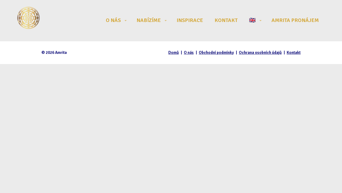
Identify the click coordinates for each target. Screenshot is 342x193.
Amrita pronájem (295, 20)
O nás (113, 20)
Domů (173, 52)
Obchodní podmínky (216, 52)
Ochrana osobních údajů (260, 52)
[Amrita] (28, 20)
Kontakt (226, 20)
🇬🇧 (252, 20)
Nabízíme (149, 20)
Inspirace (190, 20)
